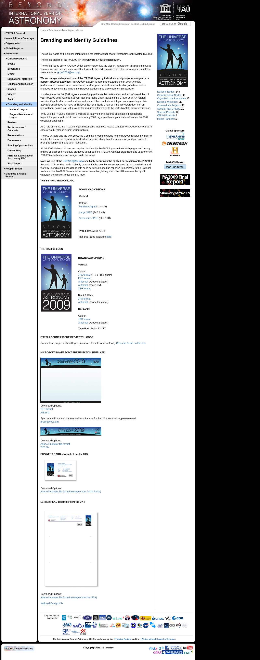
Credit (97, 648)
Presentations (16, 135)
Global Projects (14, 48)
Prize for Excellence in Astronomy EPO (20, 157)
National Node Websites (19, 648)
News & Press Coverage (19, 38)
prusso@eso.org (49, 421)
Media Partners (165, 119)
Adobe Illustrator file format (55, 444)
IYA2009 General (15, 33)
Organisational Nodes (169, 95)
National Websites (167, 101)
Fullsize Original (88, 206)
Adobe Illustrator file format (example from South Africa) (70, 491)
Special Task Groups (168, 108)
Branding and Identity (20, 104)
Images (12, 89)
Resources (11, 53)
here (109, 236)
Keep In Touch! (14, 168)
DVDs (11, 73)
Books (11, 63)
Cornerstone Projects (169, 105)
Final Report (15, 163)
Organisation (12, 43)
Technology (108, 648)
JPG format (84, 275)
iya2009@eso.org (70, 72)
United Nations (124, 639)
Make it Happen (120, 24)
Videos (11, 94)
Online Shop (14, 150)
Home (43, 30)
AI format (83, 281)
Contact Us (137, 24)
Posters (12, 122)
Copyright (88, 648)
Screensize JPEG (88, 218)
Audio (11, 99)
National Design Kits (51, 603)
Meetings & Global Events (15, 175)
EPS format (84, 278)
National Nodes (165, 91)
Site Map (105, 24)
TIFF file (44, 447)
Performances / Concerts (16, 129)
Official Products (17, 58)
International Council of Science (159, 639)
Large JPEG (85, 212)
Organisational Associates (171, 98)
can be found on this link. (132, 343)
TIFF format (84, 288)
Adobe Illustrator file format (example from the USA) (68, 597)
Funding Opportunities (20, 145)
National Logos (18, 109)
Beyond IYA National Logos (21, 116)
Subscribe (149, 24)
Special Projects (166, 112)
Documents (14, 140)
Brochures (14, 68)
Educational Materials (20, 79)
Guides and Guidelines (20, 84)
